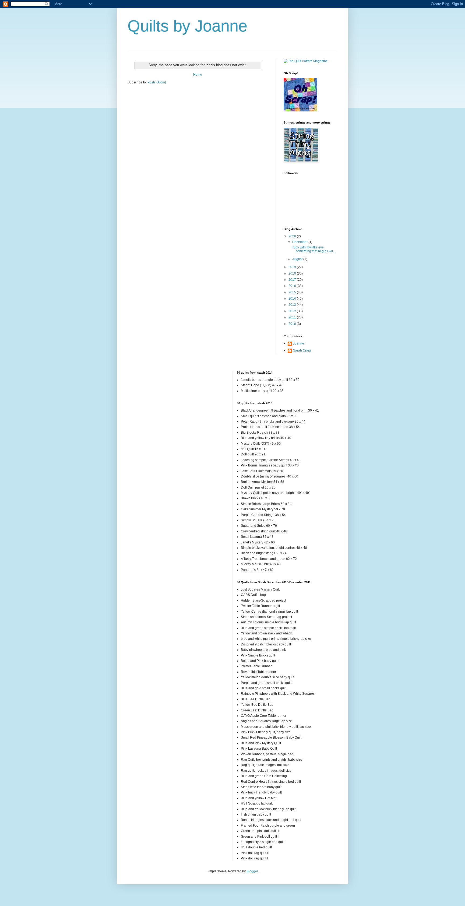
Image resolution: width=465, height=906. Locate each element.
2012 (292, 311)
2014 (292, 298)
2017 (292, 280)
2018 (292, 273)
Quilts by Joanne (187, 26)
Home (197, 74)
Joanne (298, 343)
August (297, 259)
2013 (292, 305)
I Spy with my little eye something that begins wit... (313, 249)
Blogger (252, 871)
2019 (292, 267)
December (300, 242)
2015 (292, 292)
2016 (292, 286)
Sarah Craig (302, 350)
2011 (292, 317)
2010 (292, 324)
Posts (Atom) (156, 82)
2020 (292, 236)
